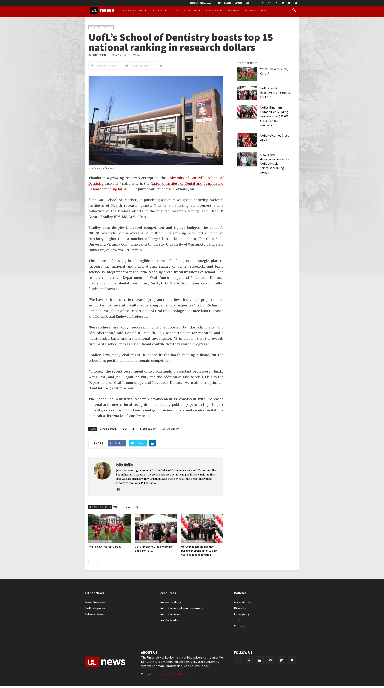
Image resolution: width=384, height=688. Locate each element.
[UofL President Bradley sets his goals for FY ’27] (156, 528)
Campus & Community (185, 10)
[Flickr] (269, 3)
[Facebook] (263, 3)
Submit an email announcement (182, 608)
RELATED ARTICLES (100, 507)
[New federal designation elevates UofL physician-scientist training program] (247, 159)
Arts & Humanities (133, 10)
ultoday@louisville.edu (172, 674)
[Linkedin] (276, 3)
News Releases (224, 2)
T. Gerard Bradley (169, 428)
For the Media (169, 620)
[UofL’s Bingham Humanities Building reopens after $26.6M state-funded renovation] (202, 528)
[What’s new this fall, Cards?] (109, 528)
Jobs (237, 620)
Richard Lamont (147, 428)
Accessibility (242, 602)
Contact (238, 2)
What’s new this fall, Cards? (104, 546)
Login (248, 2)
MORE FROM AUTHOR (125, 507)
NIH (133, 428)
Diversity (240, 608)
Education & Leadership (101, 27)
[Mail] (283, 3)
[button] (294, 10)
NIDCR (124, 428)
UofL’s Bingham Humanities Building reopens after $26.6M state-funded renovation (199, 550)
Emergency (241, 614)
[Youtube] (296, 3)
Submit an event (171, 614)
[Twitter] (289, 3)
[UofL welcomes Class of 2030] (247, 140)
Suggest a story (170, 602)
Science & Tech (254, 10)
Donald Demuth (108, 428)
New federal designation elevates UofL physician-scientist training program (274, 163)
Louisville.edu (199, 666)
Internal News (95, 614)
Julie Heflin (99, 55)
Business (158, 10)
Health (232, 10)
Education (212, 10)
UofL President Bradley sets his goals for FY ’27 (275, 92)
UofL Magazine (95, 608)
